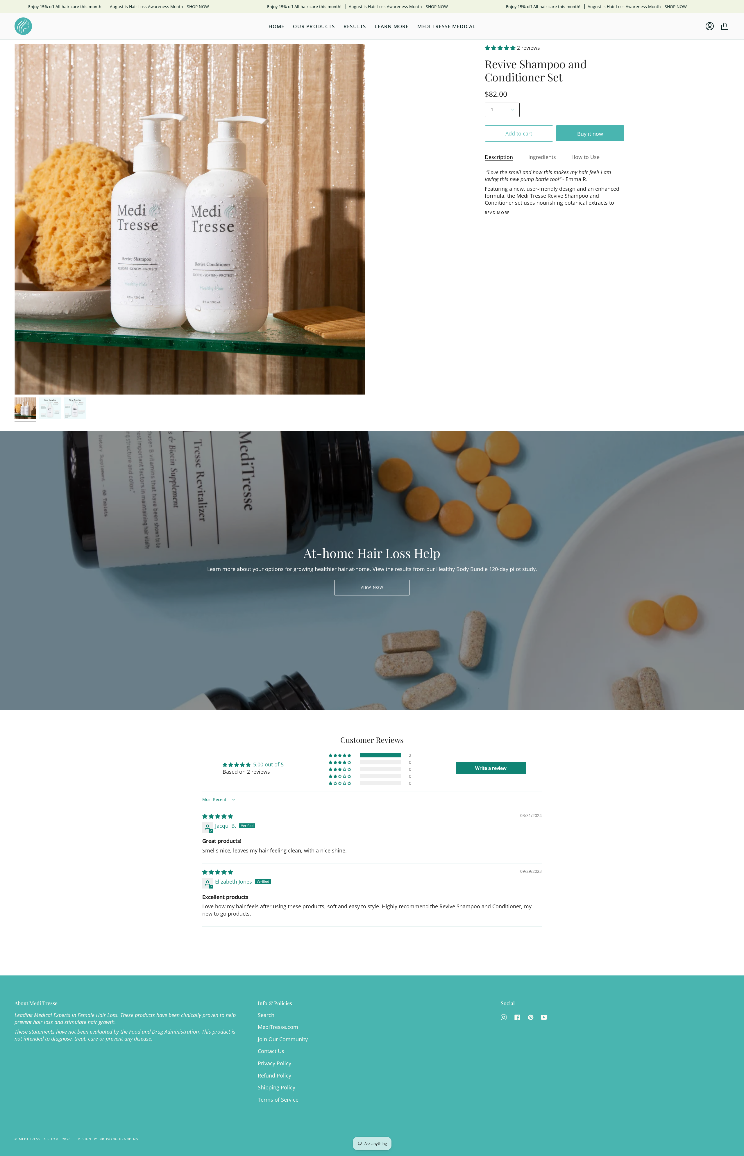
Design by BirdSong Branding (108, 1139)
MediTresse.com (278, 1026)
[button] (501, 47)
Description (499, 157)
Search (266, 1015)
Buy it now (590, 133)
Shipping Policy (276, 1087)
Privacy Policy (274, 1063)
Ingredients (542, 157)
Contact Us (271, 1051)
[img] (217, 816)
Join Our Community (283, 1039)
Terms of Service (278, 1099)
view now (372, 587)
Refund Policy (274, 1075)
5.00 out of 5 (268, 764)
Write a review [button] (491, 768)
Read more (497, 213)
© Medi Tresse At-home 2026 (43, 1139)
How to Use (585, 157)
